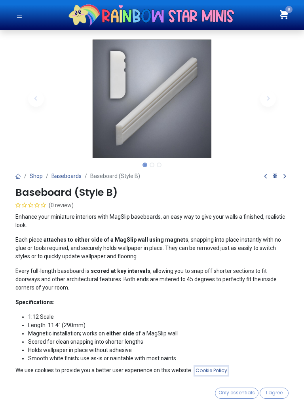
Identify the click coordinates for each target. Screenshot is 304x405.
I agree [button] (274, 392)
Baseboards (66, 176)
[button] (36, 99)
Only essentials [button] (236, 392)
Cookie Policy (211, 370)
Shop (36, 176)
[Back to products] (275, 176)
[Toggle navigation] (19, 15)
